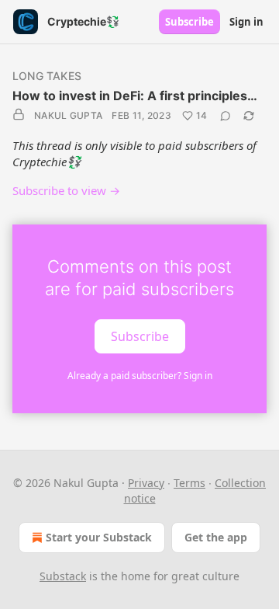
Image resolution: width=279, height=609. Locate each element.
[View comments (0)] (225, 115)
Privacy (146, 482)
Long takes (46, 75)
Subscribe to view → (66, 190)
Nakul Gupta (68, 115)
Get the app (215, 537)
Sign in (246, 22)
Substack (63, 576)
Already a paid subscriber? (139, 375)
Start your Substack (99, 537)
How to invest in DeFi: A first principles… (134, 95)
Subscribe (189, 22)
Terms (189, 482)
